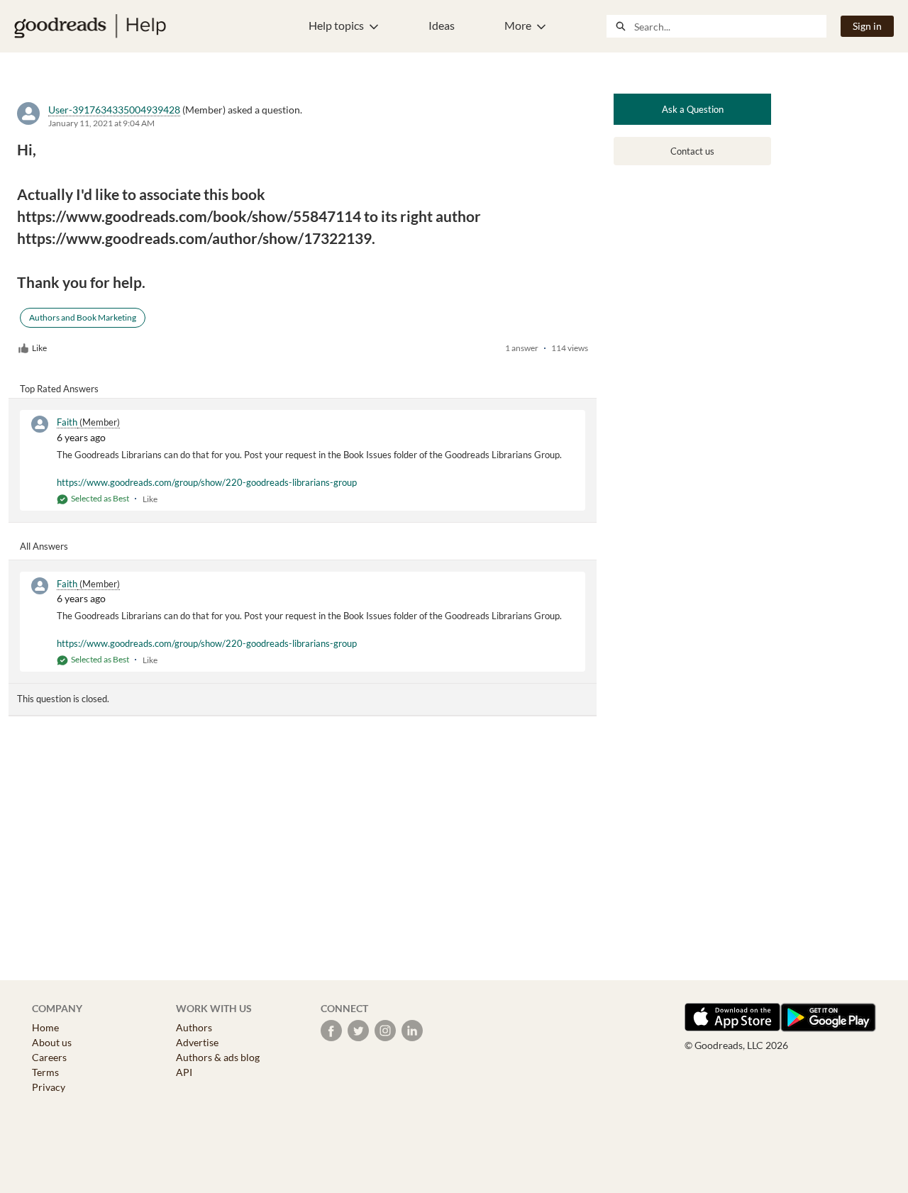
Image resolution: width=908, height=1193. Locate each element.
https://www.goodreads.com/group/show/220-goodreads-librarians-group (207, 482)
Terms (45, 1072)
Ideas (441, 25)
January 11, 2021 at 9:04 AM (101, 123)
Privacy (48, 1087)
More (517, 25)
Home (45, 1027)
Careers (49, 1057)
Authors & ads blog (218, 1057)
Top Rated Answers (59, 388)
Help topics (336, 25)
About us (52, 1042)
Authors (194, 1027)
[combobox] (730, 26)
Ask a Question (693, 109)
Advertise (197, 1042)
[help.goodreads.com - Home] (90, 26)
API (184, 1072)
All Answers (44, 546)
